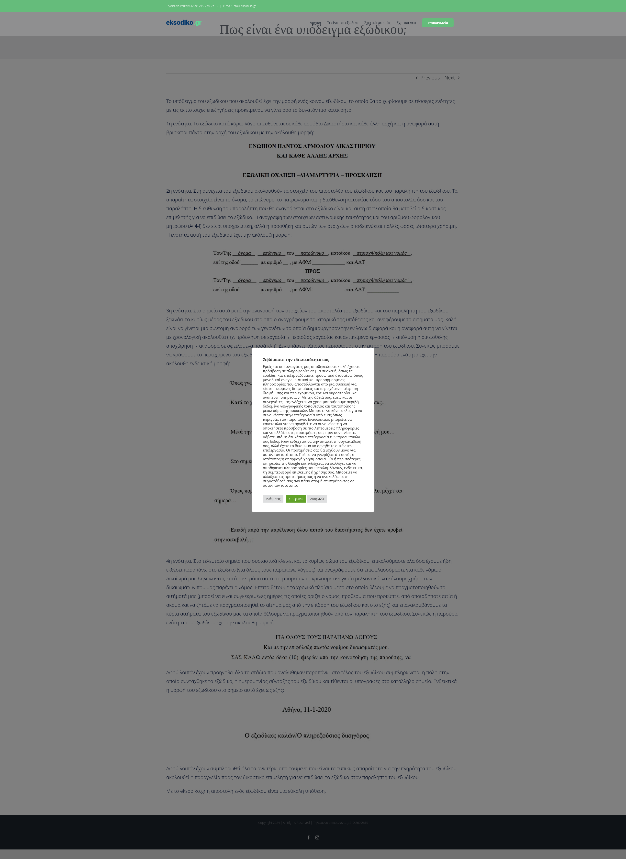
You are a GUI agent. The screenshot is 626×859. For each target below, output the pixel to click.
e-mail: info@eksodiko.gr (239, 6)
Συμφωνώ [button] (296, 498)
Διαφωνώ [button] (317, 498)
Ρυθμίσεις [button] (273, 498)
